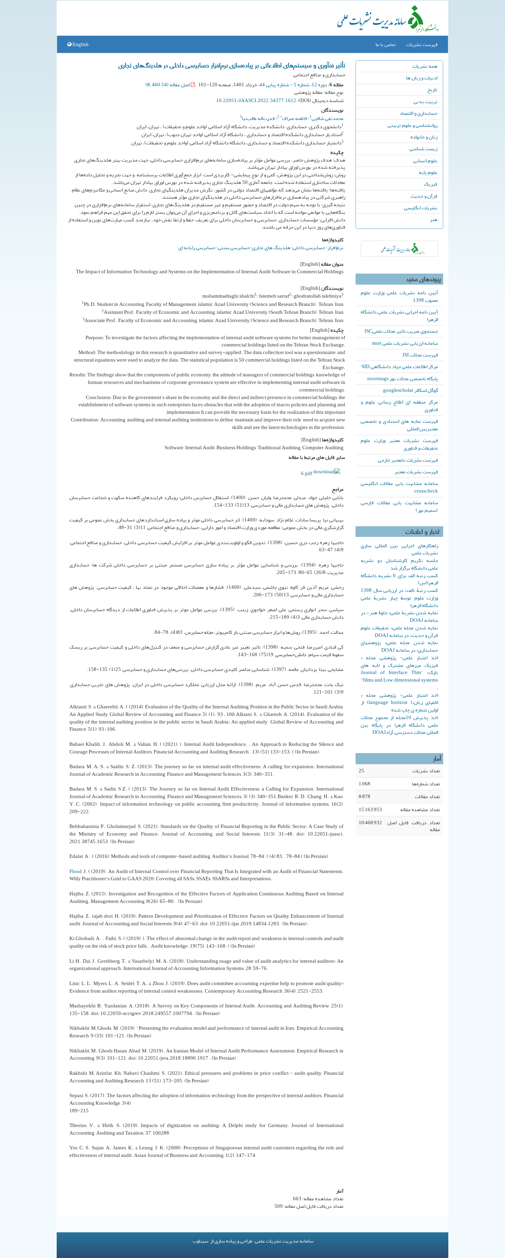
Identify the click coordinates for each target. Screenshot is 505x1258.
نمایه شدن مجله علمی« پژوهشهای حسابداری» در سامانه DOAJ (399, 646)
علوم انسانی (425, 160)
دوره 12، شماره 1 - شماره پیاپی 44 (293, 84)
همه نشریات (424, 66)
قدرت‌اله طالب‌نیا (258, 118)
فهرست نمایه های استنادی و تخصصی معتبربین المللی (399, 424)
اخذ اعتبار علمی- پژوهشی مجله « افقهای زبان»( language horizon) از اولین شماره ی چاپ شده (399, 702)
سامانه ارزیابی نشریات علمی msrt (405, 343)
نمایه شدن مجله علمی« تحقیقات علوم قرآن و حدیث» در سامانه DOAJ (399, 631)
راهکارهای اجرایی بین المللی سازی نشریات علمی (399, 549)
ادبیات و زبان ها (421, 77)
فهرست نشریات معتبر (416, 471)
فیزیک (430, 184)
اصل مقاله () (168, 84)
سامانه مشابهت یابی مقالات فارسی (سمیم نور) (399, 506)
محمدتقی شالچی (328, 118)
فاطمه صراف (293, 118)
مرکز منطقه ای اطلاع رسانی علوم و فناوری (399, 405)
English (80, 44)
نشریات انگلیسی (420, 207)
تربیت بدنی (425, 101)
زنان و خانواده (424, 137)
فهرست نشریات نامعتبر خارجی (408, 460)
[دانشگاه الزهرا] (399, 248)
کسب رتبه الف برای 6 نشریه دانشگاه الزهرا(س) (399, 579)
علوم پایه (428, 172)
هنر (433, 219)
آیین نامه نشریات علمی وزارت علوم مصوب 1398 (399, 296)
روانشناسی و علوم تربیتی (412, 125)
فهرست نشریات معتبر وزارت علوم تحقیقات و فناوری (399, 444)
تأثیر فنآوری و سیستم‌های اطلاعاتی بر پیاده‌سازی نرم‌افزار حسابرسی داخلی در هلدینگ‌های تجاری (232, 64)
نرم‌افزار (335, 247)
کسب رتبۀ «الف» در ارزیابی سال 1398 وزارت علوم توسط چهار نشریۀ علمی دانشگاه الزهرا (399, 597)
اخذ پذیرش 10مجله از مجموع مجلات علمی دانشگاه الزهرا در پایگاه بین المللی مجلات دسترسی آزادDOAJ (399, 725)
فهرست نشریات (422, 44)
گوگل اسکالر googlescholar (410, 390)
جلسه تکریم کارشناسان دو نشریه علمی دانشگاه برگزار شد (399, 564)
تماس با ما (385, 44)
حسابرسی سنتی (234, 247)
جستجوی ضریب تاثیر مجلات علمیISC (401, 331)
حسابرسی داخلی (309, 247)
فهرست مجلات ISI (420, 355)
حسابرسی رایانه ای (196, 247)
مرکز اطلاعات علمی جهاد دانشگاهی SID (399, 366)
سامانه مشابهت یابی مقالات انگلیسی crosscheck (399, 487)
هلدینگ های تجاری (271, 247)
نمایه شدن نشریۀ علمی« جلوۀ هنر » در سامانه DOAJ (399, 616)
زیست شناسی (423, 148)
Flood (75, 871)
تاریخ (432, 89)
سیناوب (200, 1241)
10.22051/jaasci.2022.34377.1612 (256, 100)
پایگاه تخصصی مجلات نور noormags (402, 378)
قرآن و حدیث (424, 196)
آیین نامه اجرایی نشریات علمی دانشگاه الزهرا (399, 315)
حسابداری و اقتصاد (418, 113)
